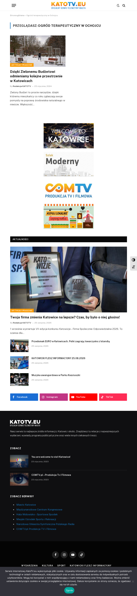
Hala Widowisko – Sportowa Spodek (37, 514)
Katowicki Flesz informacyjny (90, 565)
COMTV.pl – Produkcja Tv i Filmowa (51, 475)
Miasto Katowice (26, 504)
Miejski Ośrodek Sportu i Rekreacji (36, 519)
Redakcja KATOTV (22, 86)
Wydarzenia (29, 565)
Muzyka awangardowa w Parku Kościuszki (56, 375)
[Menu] (14, 5)
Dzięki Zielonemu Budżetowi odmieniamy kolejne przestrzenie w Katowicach (36, 76)
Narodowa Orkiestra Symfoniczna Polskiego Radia (45, 524)
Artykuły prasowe (21, 65)
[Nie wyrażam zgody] (132, 581)
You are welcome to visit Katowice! (50, 457)
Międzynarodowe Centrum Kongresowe (39, 509)
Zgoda (69, 590)
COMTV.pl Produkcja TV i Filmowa (36, 529)
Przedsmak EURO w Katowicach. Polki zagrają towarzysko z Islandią (71, 341)
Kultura (47, 565)
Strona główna (17, 15)
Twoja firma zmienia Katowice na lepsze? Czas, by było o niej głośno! (65, 317)
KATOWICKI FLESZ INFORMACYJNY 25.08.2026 (58, 358)
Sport (61, 565)
